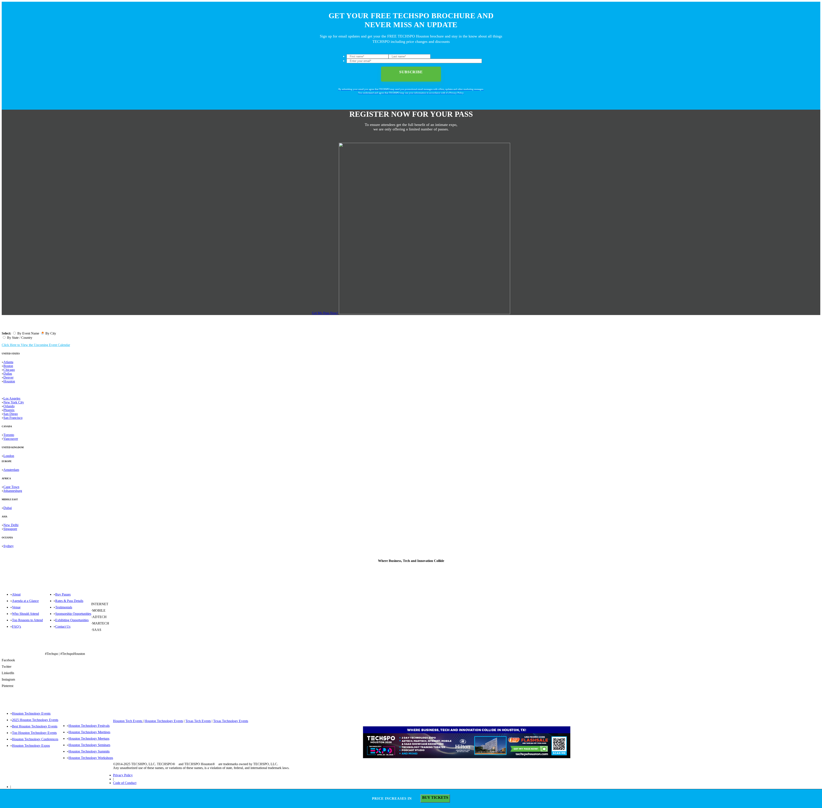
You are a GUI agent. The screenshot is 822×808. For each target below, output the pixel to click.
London (8, 456)
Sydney (8, 546)
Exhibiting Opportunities (72, 620)
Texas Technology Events (230, 721)
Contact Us (62, 626)
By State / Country (19, 337)
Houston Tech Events (128, 721)
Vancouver (10, 439)
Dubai (7, 508)
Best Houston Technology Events (34, 726)
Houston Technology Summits (89, 751)
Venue (16, 607)
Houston (9, 381)
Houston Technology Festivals (89, 725)
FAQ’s (16, 626)
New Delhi (10, 525)
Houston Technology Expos (31, 745)
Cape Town (11, 487)
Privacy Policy (123, 775)
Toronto (8, 435)
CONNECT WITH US (104, 646)
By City (50, 333)
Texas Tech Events (198, 721)
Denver (8, 377)
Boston (8, 366)
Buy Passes (63, 594)
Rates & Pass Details (69, 601)
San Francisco (12, 418)
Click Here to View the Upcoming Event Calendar (36, 345)
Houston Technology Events (31, 713)
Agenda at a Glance (25, 601)
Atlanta (8, 362)
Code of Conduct (124, 783)
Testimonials (63, 607)
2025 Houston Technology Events (35, 720)
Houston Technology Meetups (88, 738)
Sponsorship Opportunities (73, 613)
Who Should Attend (25, 613)
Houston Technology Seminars (89, 745)
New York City (13, 402)
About (16, 594)
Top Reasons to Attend (27, 620)
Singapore (10, 529)
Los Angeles (11, 398)
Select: (6, 333)
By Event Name (28, 333)
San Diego (10, 414)
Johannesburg (12, 491)
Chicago (9, 370)
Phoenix (9, 410)
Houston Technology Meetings (89, 732)
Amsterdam (11, 470)
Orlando (9, 406)
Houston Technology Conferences (35, 739)
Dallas (7, 373)
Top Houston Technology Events (34, 733)
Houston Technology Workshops (90, 758)
